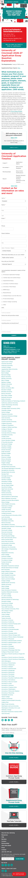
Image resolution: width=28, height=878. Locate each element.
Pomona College (6, 556)
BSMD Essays (6, 289)
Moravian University (6, 532)
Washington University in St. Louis (10, 708)
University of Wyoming (7, 693)
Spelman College (6, 593)
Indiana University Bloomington (10, 500)
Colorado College (6, 431)
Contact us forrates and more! (20, 874)
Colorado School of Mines (8, 432)
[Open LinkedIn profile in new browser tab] (11, 865)
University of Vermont (7, 685)
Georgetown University (7, 470)
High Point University (7, 489)
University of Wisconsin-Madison (10, 691)
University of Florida (7, 631)
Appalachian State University (9, 369)
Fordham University (6, 464)
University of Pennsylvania (8, 668)
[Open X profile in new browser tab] (5, 865)
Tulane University (6, 618)
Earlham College (6, 453)
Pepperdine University (7, 552)
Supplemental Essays (8, 280)
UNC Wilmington (6, 661)
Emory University (6, 459)
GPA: (2, 307)
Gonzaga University (6, 476)
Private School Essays (8, 298)
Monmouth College (6, 530)
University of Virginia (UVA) (9, 687)
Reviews (3, 839)
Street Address (5, 233)
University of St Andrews (8, 679)
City (3, 242)
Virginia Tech (5, 702)
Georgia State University (8, 472)
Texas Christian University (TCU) (10, 608)
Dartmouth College (6, 444)
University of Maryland (7, 638)
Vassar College (5, 696)
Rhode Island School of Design (9, 567)
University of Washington (8, 689)
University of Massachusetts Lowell (11, 642)
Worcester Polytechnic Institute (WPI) (11, 711)
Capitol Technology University (9, 404)
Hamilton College (6, 479)
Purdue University (6, 562)
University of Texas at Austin (9, 681)
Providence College (6, 560)
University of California (7, 622)
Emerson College (6, 457)
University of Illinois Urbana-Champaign (12, 637)
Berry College (5, 380)
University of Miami (6, 644)
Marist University (6, 522)
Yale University (5, 713)
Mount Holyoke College (7, 535)
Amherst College (6, 367)
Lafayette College (6, 507)
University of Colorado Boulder (10, 629)
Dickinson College (6, 447)
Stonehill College (6, 601)
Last (3, 215)
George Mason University (8, 466)
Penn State (4, 550)
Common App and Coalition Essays (11, 277)
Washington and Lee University (10, 706)
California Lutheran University (9, 402)
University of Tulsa (6, 683)
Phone (3, 226)
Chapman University (7, 414)
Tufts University (5, 616)
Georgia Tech (5, 474)
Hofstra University (6, 492)
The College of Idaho (7, 610)
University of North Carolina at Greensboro (13, 659)
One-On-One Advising (8, 833)
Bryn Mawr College (6, 395)
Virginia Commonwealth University (11, 700)
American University (7, 365)
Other (4, 304)
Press (3, 847)
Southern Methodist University (9, 592)
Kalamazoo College (6, 505)
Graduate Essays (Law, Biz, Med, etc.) (12, 295)
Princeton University (7, 558)
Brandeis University (6, 391)
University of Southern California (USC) (12, 678)
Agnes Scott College (7, 361)
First (3, 210)
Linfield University (6, 513)
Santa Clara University (7, 577)
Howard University (6, 494)
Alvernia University (6, 363)
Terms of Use (11, 874)
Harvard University (6, 483)
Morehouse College (6, 534)
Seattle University (6, 584)
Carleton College (6, 406)
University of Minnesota (7, 648)
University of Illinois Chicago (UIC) (10, 635)
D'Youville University (7, 442)
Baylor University (6, 376)
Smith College (5, 588)
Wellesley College (6, 709)
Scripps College (5, 580)
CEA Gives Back (6, 845)
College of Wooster (6, 429)
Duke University (5, 451)
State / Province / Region (8, 248)
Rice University (5, 569)
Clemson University (6, 419)
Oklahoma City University (8, 547)
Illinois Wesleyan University (8, 498)
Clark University (5, 417)
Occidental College (6, 545)
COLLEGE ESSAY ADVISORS (11, 1)
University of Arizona (7, 620)
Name (3, 204)
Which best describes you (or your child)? (12, 254)
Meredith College (6, 528)
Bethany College (6, 382)
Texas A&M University (7, 607)
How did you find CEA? (7, 261)
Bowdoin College (6, 389)
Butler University (6, 399)
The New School (5, 612)
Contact (3, 849)
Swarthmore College (7, 603)
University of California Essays (10, 283)
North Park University (7, 541)
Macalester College (6, 519)
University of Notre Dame (8, 663)
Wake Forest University (7, 704)
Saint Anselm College (7, 573)
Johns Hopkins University (8, 504)
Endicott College (6, 461)
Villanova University (6, 698)
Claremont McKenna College (9, 416)
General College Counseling (10, 301)
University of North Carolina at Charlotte (12, 657)
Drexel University (6, 449)
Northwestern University (8, 543)
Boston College (5, 386)
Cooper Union (5, 436)
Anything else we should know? (10, 323)
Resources (4, 835)
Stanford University (6, 597)
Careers (3, 841)
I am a (3, 198)
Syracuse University (6, 605)
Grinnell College (5, 477)
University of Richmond (7, 672)
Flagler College (5, 462)
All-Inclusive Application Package (11, 274)
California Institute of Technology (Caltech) (13, 401)
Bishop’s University (6, 384)
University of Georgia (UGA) (9, 633)
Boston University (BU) (7, 387)
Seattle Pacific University (8, 582)
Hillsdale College (6, 490)
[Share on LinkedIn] (12, 721)
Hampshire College (6, 481)
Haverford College (6, 487)
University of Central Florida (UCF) (11, 623)
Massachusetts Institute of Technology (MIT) (13, 526)
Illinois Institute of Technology (9, 496)
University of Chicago (7, 625)
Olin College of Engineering (9, 549)
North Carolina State (7, 539)
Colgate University (6, 423)
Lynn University (5, 517)
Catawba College (6, 410)
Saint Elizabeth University (8, 575)
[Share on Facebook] (6, 721)
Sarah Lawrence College (8, 578)
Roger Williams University (8, 571)
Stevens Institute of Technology (10, 599)
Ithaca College (5, 502)
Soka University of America (8, 590)
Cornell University (6, 438)
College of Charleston (7, 425)
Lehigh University (6, 509)
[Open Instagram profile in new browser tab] (8, 865)
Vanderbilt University (7, 694)
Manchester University (7, 520)
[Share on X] (9, 721)
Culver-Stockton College (8, 440)
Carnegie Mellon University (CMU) (10, 408)
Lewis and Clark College (8, 511)
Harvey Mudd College (7, 485)
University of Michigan (7, 646)
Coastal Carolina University (8, 421)
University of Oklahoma (7, 664)
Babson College (5, 371)
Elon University (5, 455)
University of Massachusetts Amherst (11, 640)
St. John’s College (6, 595)
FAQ (2, 837)
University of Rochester (7, 674)
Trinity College (5, 614)
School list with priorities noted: (10, 315)
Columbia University (7, 434)
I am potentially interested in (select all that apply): (13, 271)
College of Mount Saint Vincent (10, 652)
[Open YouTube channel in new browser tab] (2, 871)
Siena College (5, 586)
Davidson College (6, 446)
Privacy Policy (4, 874)
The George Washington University (11, 468)
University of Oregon (7, 666)
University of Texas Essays (9, 286)
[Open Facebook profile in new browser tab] (2, 865)
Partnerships (5, 843)
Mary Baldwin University (8, 524)
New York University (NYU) (8, 537)
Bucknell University (6, 397)
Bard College (5, 373)
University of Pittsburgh (8, 670)
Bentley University (6, 378)
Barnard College (6, 374)
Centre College (5, 412)
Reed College (5, 564)
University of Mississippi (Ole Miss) (10, 650)
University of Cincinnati (7, 627)
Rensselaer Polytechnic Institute (10, 565)
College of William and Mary (9, 427)
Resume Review (7, 292)
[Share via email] (3, 721)
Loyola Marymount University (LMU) (11, 515)
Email (3, 218)
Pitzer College (5, 554)
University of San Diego (7, 676)
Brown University (6, 393)
